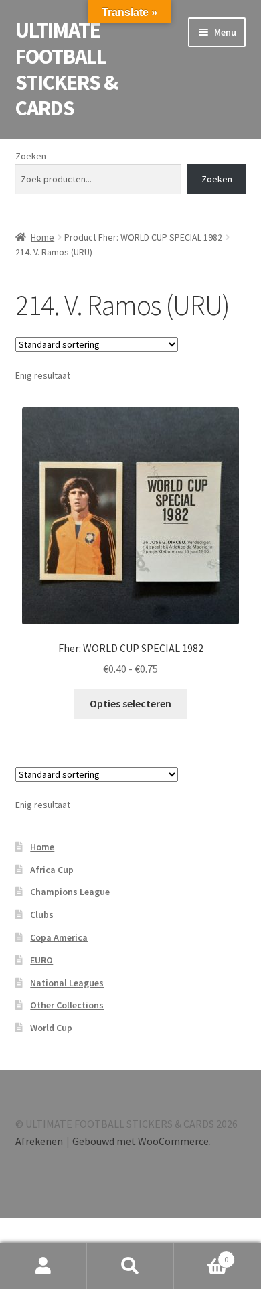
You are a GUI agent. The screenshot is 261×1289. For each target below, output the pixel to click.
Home (42, 237)
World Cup (51, 1028)
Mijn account (43, 1266)
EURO (41, 960)
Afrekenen (39, 1141)
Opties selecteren (130, 703)
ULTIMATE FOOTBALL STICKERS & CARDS (66, 69)
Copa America (59, 937)
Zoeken (30, 156)
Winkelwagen (201, 1254)
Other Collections (67, 1005)
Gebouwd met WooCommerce (140, 1141)
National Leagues (67, 983)
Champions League (70, 892)
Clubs (42, 914)
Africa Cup (52, 870)
